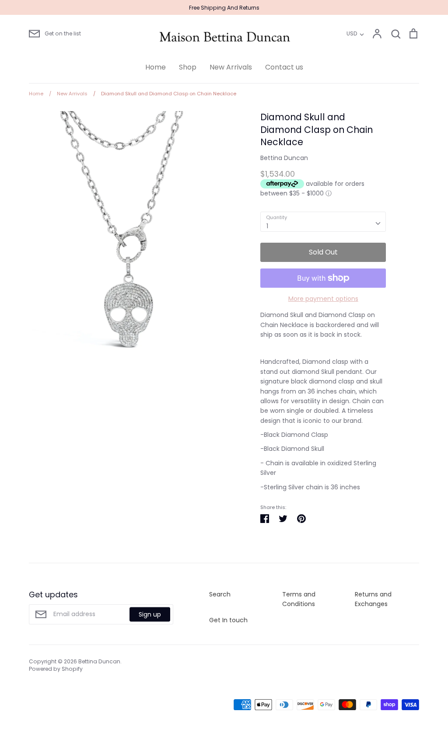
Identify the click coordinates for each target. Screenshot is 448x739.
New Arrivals (231, 67)
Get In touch (228, 620)
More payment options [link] (323, 298)
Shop (187, 67)
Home (155, 67)
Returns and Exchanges (373, 599)
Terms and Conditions (298, 599)
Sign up (150, 614)
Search (220, 594)
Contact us (284, 67)
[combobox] (323, 222)
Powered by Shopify (56, 669)
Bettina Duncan (284, 157)
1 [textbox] (267, 226)
